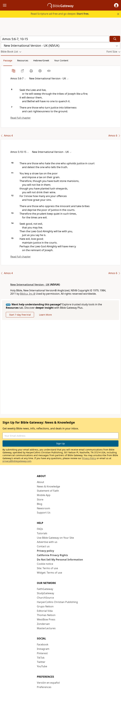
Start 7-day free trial (20, 314)
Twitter (41, 662)
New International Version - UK (29, 284)
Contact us (43, 546)
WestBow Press (46, 619)
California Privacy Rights (52, 555)
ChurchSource (45, 597)
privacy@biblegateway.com (17, 461)
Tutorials (42, 533)
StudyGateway (45, 593)
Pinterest (42, 653)
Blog (39, 504)
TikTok (41, 657)
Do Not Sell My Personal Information (60, 559)
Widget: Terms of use (49, 572)
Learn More (45, 314)
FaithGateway (45, 589)
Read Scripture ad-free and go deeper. (60, 13)
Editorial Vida (45, 611)
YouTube (42, 666)
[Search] (114, 39)
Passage (7, 60)
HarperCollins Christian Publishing (57, 602)
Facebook (42, 644)
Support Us (43, 512)
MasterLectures (46, 628)
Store (40, 499)
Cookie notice (45, 564)
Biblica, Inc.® (27, 293)
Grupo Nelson (45, 606)
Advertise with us (47, 542)
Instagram (43, 649)
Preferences (44, 687)
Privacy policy (45, 550)
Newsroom (43, 508)
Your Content (61, 60)
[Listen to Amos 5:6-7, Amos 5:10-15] (48, 70)
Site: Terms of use (47, 568)
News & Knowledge (48, 486)
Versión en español (48, 682)
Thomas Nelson (46, 615)
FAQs (40, 529)
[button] (116, 5)
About (40, 482)
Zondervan (43, 624)
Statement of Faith (48, 490)
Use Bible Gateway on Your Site (55, 537)
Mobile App (43, 495)
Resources (22, 60)
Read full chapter (20, 117)
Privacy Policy (89, 458)
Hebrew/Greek (41, 60)
